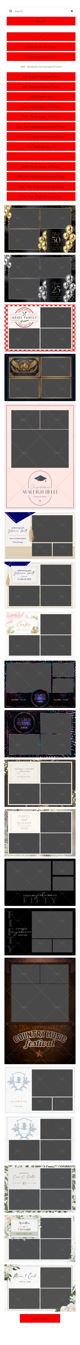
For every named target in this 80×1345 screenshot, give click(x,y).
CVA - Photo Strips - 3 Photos (41, 107)
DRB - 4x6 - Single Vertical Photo (41, 196)
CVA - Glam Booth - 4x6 (41, 147)
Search (41, 21)
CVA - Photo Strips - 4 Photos (41, 117)
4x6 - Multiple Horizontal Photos (41, 67)
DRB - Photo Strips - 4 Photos (41, 166)
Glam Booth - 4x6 (41, 97)
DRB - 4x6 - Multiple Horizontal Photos (41, 176)
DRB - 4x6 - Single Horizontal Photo (41, 186)
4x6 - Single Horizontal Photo (41, 77)
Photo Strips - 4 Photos (41, 57)
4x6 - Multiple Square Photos (41, 87)
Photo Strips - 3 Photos (41, 47)
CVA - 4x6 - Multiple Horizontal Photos (41, 127)
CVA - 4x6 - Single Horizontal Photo (41, 137)
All (41, 37)
